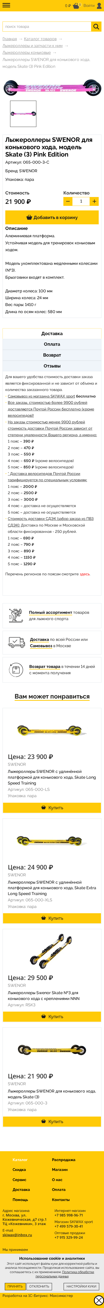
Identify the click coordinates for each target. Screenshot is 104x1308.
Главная (10, 38)
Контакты (61, 1199)
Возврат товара (44, 666)
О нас (57, 1180)
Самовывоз (41, 645)
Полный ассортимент (50, 612)
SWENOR (28, 170)
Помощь (20, 1199)
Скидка (19, 1169)
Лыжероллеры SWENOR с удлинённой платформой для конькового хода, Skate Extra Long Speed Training (52, 888)
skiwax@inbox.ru (17, 1234)
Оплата (59, 1189)
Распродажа (63, 1160)
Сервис (19, 1180)
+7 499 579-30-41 (69, 1226)
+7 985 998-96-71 (69, 1215)
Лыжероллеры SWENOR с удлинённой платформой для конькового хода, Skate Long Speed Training (52, 777)
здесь (85, 574)
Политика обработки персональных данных (65, 1274)
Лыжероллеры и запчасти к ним (33, 45)
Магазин (60, 1169)
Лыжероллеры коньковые (27, 52)
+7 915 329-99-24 (69, 1237)
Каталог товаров (40, 38)
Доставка (39, 639)
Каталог (20, 1160)
